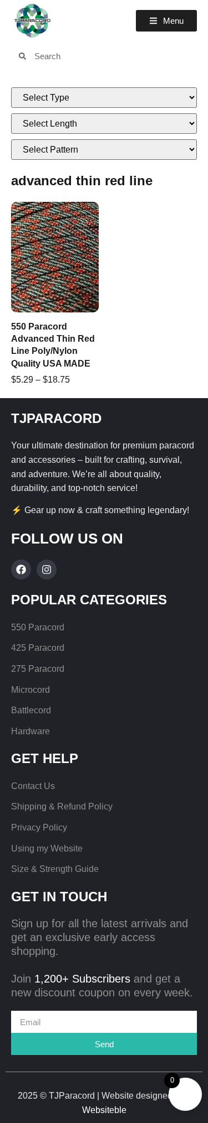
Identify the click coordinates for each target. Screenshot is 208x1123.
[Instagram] (47, 569)
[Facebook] (21, 569)
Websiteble (104, 1110)
